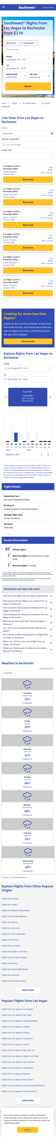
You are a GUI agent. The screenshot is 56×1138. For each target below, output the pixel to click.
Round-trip (11, 43)
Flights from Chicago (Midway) (14, 916)
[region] (27, 1123)
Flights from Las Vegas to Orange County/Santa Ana (23, 1085)
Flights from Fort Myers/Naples (14, 957)
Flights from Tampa (9, 905)
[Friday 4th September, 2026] (41, 441)
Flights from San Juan (11, 928)
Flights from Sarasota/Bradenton (15, 969)
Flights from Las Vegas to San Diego (17, 1015)
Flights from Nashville (10, 975)
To (7, 65)
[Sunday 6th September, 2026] (49, 441)
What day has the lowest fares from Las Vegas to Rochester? (24, 623)
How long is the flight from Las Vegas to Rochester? (25, 596)
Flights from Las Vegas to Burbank (16, 1074)
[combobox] (28, 368)
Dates (4, 128)
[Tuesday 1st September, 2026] (28, 437)
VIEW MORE (28, 990)
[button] (3, 6)
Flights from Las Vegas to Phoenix (16, 1033)
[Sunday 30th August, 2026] (20, 437)
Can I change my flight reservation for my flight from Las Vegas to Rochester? (25, 636)
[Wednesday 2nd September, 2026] (32, 441)
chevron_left (6, 397)
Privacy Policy (15, 1123)
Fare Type (7, 150)
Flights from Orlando (10, 899)
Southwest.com (21, 475)
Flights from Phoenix (10, 940)
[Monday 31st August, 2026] (24, 441)
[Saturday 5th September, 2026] (45, 441)
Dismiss (27, 1130)
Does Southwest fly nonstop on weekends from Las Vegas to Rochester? (25, 616)
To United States (29, 103)
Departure (11, 74)
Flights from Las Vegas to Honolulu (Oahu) (19, 1091)
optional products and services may (25, 470)
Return (33, 74)
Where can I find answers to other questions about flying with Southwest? (25, 649)
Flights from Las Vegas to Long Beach (17, 1038)
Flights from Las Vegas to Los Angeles (17, 1009)
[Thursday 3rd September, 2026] (36, 437)
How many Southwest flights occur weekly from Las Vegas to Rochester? (25, 602)
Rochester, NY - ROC (16, 68)
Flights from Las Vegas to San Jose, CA (18, 1050)
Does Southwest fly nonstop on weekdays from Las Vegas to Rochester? (25, 609)
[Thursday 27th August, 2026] (7, 441)
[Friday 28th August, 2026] (11, 433)
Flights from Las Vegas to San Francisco (18, 1062)
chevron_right (50, 397)
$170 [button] (18, 33)
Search (28, 86)
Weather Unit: (47, 669)
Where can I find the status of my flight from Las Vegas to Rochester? (24, 643)
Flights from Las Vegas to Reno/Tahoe (17, 1080)
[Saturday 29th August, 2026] (16, 437)
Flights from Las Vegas (11, 946)
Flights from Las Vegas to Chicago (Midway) (20, 1021)
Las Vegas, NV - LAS (16, 59)
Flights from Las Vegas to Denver (15, 1044)
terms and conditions (26, 478)
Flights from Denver (10, 922)
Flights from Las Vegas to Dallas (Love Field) (20, 1056)
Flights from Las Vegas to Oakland (16, 1027)
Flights (14, 103)
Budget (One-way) (11, 139)
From (9, 57)
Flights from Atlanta (9, 963)
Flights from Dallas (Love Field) (14, 952)
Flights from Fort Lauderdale (13, 934)
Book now (28, 179)
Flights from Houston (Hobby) (14, 981)
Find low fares (28, 341)
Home (4, 103)
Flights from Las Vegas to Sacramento (17, 1068)
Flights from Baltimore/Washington (16, 910)
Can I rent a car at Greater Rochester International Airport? (24, 629)
